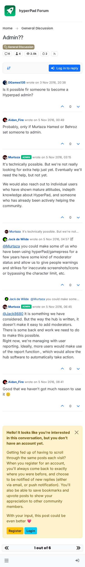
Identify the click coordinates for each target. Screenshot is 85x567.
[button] (6, 560)
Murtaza (14, 157)
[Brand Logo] (10, 10)
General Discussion (20, 47)
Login (31, 531)
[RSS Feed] (54, 53)
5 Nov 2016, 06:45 (59, 306)
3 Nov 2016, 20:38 (53, 82)
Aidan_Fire (16, 120)
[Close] (76, 432)
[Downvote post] (78, 106)
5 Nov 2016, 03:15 (58, 157)
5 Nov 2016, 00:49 (51, 120)
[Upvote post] (62, 106)
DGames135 (16, 82)
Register (15, 531)
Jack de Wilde (18, 239)
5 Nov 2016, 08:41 (50, 382)
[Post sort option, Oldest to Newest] (9, 68)
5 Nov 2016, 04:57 (56, 239)
